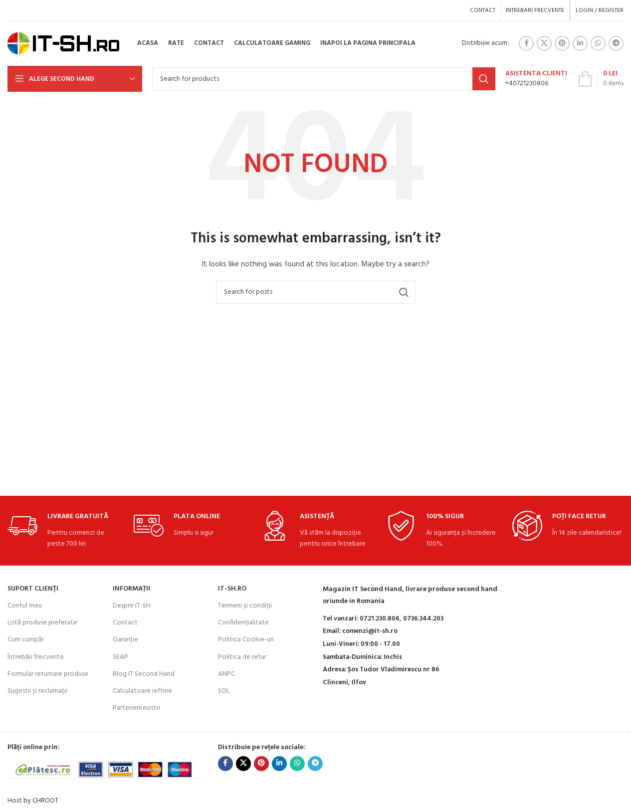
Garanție (125, 639)
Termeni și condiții (245, 605)
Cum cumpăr (25, 639)
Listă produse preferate (42, 622)
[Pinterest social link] (562, 43)
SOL (223, 691)
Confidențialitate (243, 622)
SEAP (120, 657)
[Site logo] (63, 43)
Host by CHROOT (32, 801)
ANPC (226, 674)
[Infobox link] (536, 78)
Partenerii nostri (136, 708)
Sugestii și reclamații (37, 691)
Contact (125, 622)
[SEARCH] (483, 78)
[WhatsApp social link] (598, 43)
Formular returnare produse (47, 674)
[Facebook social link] (526, 43)
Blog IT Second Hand (144, 674)
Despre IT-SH (132, 605)
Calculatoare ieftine (142, 691)
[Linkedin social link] (580, 43)
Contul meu (24, 605)
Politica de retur (242, 657)
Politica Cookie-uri (246, 639)
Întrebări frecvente (35, 657)
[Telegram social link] (616, 43)
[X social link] (544, 43)
